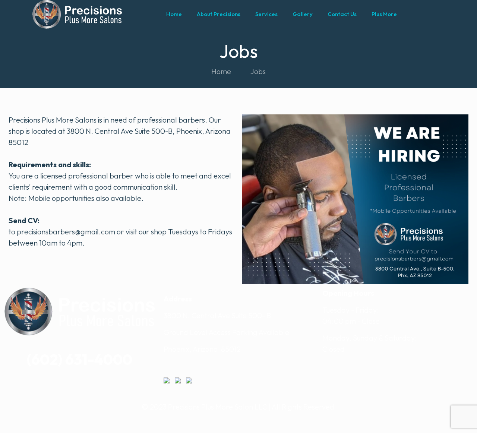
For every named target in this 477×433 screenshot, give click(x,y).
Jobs (258, 71)
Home (221, 71)
